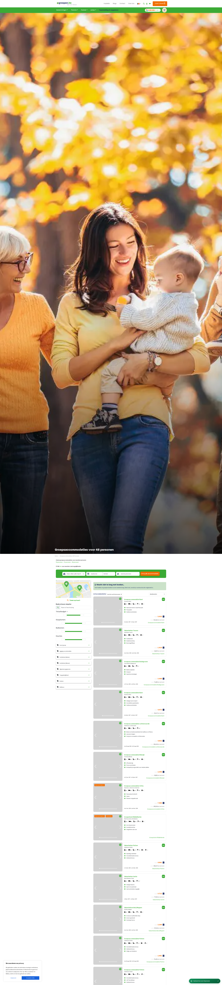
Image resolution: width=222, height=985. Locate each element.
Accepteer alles (30, 978)
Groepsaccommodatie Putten (155, 962)
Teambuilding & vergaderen (108, 10)
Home (56, 556)
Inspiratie (107, 3)
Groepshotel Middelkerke (156, 837)
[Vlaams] (139, 4)
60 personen (75, 562)
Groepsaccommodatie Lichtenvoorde (153, 747)
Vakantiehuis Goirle (158, 900)
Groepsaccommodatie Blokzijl (155, 778)
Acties (93, 10)
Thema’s (74, 10)
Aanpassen (13, 978)
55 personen (67, 562)
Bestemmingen (61, 10)
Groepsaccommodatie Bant (156, 623)
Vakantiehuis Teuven (158, 654)
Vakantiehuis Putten (158, 869)
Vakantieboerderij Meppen (156, 931)
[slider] (65, 615)
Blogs (114, 3)
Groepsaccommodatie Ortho (155, 809)
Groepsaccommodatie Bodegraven (154, 685)
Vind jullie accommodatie (149, 574)
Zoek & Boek (159, 3)
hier (60, 566)
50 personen (59, 562)
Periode (83, 10)
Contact (122, 3)
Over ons (131, 3)
